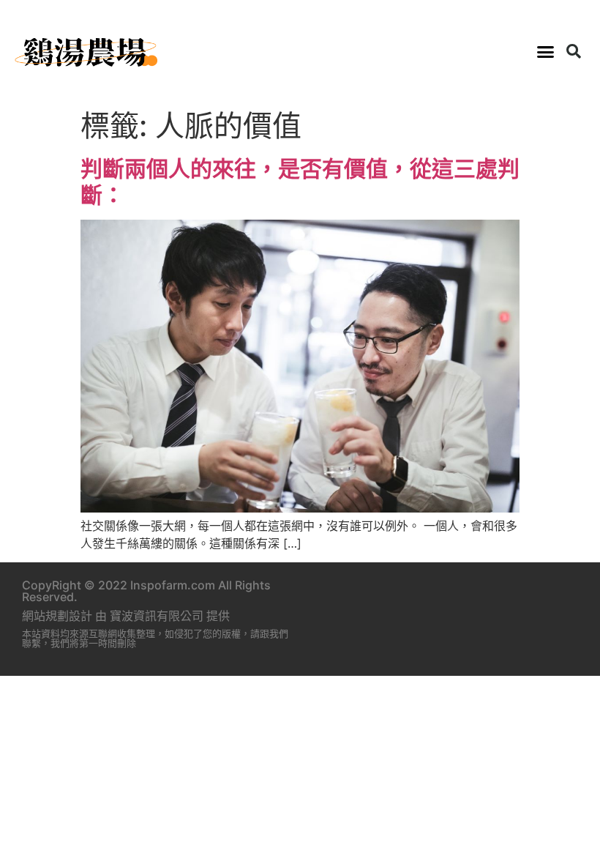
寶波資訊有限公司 (156, 615)
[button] (546, 51)
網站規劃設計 (57, 615)
